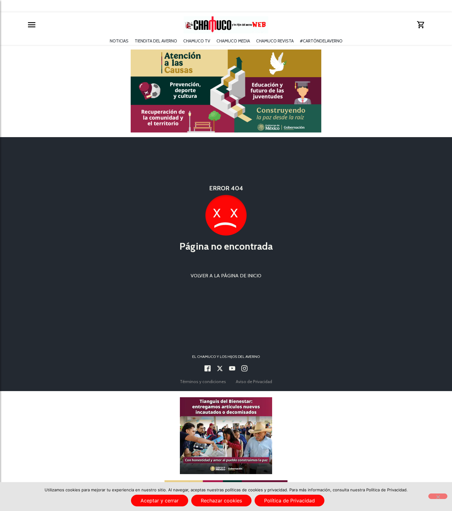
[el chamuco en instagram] (244, 369)
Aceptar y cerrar (160, 500)
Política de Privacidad (289, 500)
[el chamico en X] (220, 369)
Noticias (119, 41)
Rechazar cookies (221, 500)
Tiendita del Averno (156, 41)
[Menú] (31, 24)
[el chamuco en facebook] (207, 369)
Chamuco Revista (275, 41)
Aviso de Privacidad (254, 381)
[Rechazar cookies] (437, 496)
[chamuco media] (232, 369)
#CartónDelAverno (321, 41)
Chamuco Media (233, 41)
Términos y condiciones (203, 381)
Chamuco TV (196, 41)
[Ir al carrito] (420, 24)
